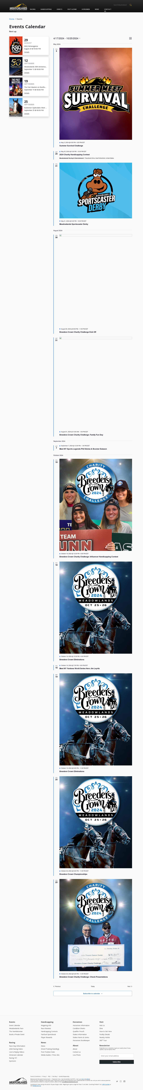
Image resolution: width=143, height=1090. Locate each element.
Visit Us (102, 1025)
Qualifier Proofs (78, 1031)
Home (11, 19)
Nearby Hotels (104, 1037)
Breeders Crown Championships (73, 874)
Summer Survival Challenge (71, 145)
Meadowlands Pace (16, 1028)
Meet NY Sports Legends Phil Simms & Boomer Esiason (83, 449)
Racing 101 (13, 1058)
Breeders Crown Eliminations (71, 659)
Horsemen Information (81, 1025)
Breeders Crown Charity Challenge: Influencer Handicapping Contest (88, 556)
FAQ (49, 1076)
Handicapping (46, 9)
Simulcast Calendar (16, 1055)
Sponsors (12, 1061)
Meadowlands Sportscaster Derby (73, 224)
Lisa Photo (77, 1055)
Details (26, 52)
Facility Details (104, 1034)
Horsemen (86, 9)
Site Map (54, 1076)
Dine (101, 1028)
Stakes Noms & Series (81, 1037)
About (75, 1049)
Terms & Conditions (35, 1076)
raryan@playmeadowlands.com (70, 1082)
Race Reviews (46, 1028)
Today (93, 986)
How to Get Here (105, 1031)
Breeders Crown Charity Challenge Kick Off (77, 332)
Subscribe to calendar (91, 993)
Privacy (44, 1076)
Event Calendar (14, 1025)
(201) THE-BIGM (86, 1079)
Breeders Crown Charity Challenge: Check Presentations (83, 977)
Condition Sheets (79, 1028)
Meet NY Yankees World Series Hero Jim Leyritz (79, 668)
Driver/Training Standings (50, 1049)
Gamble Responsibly (64, 1076)
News (97, 9)
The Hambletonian (16, 1031)
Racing (33, 9)
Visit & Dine (72, 9)
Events (59, 9)
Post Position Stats (48, 1052)
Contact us (107, 10)
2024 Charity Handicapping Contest (74, 154)
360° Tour (103, 1040)
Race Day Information (17, 1046)
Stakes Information (80, 1034)
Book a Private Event (16, 1034)
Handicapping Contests (49, 1031)
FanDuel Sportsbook (48, 1034)
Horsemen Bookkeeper (81, 1040)
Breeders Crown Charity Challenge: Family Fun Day (81, 434)
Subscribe (117, 1062)
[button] (130, 4)
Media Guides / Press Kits (50, 1055)
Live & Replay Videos (16, 1052)
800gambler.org (37, 1086)
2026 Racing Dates (16, 1049)
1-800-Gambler (106, 1084)
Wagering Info (46, 1025)
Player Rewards (46, 1037)
